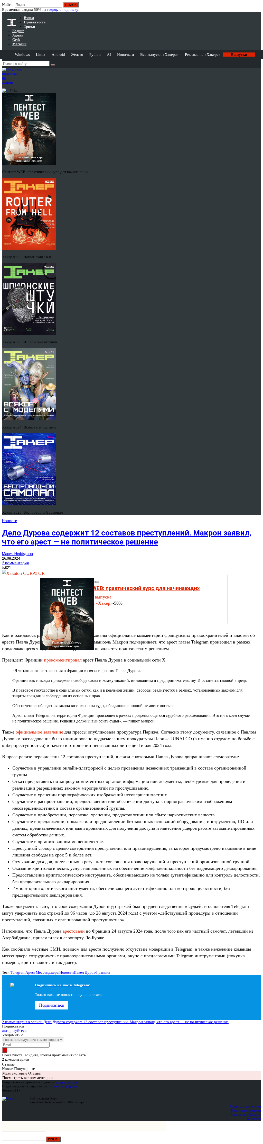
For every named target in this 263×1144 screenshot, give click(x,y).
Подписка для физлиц (245, 1106)
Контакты (254, 1119)
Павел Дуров (84, 972)
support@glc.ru (67, 1082)
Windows (22, 54)
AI (109, 54)
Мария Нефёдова (17, 553)
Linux (40, 54)
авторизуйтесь (14, 1031)
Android (58, 54)
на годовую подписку (60, 9)
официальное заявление (39, 732)
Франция (102, 972)
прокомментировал (63, 660)
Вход (257, 7)
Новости (9, 521)
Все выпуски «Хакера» (159, 54)
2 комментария (15, 563)
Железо (77, 54)
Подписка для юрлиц (246, 1110)
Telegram (18, 972)
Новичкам (125, 54)
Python (95, 54)
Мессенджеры (47, 972)
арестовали (74, 931)
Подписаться (51, 1005)
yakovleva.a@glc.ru (63, 1086)
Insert (53, 1139)
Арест (30, 972)
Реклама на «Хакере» (203, 54)
